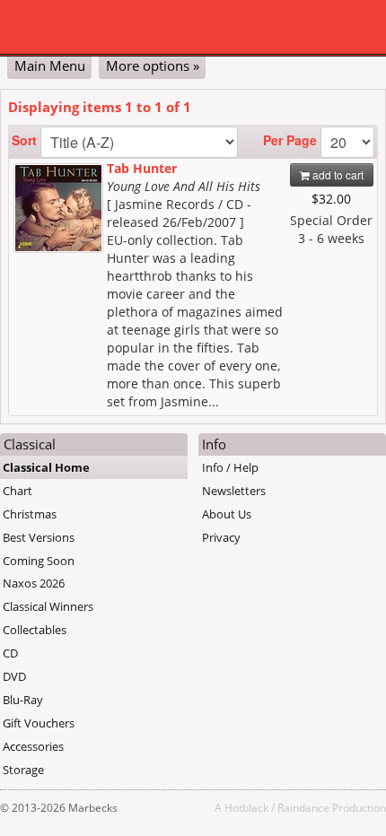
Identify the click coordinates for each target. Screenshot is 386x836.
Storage (23, 770)
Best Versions (39, 537)
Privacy (221, 537)
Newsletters (234, 491)
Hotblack (246, 807)
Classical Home (46, 467)
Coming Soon (39, 561)
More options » (152, 65)
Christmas (30, 514)
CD (10, 653)
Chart (17, 491)
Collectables (34, 630)
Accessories (33, 746)
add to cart (337, 174)
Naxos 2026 (34, 583)
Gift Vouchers (39, 723)
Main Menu (49, 65)
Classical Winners (48, 606)
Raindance (303, 807)
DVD (14, 676)
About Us (226, 514)
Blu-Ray (23, 700)
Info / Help (230, 467)
